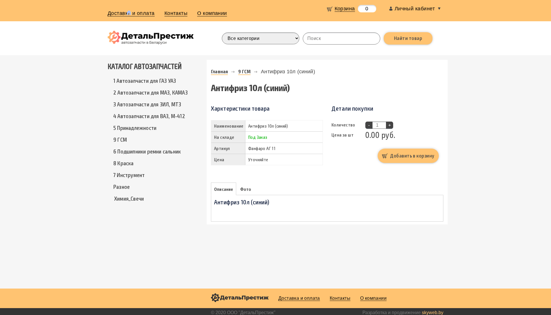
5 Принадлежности (134, 127)
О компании (212, 13)
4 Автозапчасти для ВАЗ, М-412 (149, 115)
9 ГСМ (120, 139)
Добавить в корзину (412, 155)
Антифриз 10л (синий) (288, 71)
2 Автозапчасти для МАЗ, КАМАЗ (150, 92)
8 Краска (123, 163)
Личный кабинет (415, 8)
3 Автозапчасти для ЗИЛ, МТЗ (147, 104)
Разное (121, 186)
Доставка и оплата (299, 298)
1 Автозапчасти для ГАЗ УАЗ (144, 80)
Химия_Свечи (129, 198)
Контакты (176, 13)
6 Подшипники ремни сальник (147, 151)
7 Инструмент (129, 174)
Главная (219, 71)
